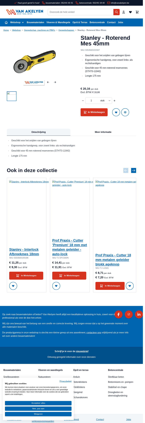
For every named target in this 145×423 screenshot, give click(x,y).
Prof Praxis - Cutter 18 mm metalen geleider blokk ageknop (113, 259)
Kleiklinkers (79, 387)
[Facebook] (118, 314)
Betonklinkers (80, 382)
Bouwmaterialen (35, 22)
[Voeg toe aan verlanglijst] (116, 112)
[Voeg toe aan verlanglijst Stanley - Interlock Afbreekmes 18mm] (13, 286)
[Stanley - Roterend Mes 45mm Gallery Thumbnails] (11, 96)
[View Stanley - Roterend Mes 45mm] (11, 96)
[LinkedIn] (139, 314)
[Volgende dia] (133, 170)
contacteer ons (93, 332)
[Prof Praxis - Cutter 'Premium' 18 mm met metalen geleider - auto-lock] (80, 208)
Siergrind (77, 392)
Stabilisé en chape (117, 387)
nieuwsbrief (82, 351)
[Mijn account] (123, 12)
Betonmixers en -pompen (120, 382)
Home (6, 30)
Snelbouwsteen (11, 377)
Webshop (15, 22)
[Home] (6, 22)
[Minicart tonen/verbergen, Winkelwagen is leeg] (137, 12)
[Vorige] (48, 82)
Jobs (120, 22)
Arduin (76, 377)
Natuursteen (44, 377)
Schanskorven (80, 397)
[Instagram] (129, 314)
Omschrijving (38, 132)
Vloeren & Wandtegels (58, 22)
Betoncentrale (97, 22)
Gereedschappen (66, 30)
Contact (111, 22)
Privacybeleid (66, 381)
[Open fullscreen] (34, 62)
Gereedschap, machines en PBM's (39, 30)
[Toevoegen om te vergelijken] (125, 112)
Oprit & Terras (79, 22)
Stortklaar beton (116, 377)
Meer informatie (103, 132)
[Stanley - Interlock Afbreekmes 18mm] (37, 208)
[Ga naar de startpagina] (24, 12)
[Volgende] (55, 82)
